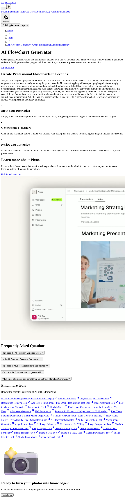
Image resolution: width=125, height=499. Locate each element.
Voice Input (55, 11)
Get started (6, 174)
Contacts (65, 11)
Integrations (13, 11)
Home (10, 30)
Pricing (4, 11)
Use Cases (30, 11)
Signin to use (7, 67)
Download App (42, 11)
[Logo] (8, 8)
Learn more (17, 174)
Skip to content (8, 2)
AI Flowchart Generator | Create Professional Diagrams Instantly (38, 44)
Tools (22, 11)
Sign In (24, 25)
